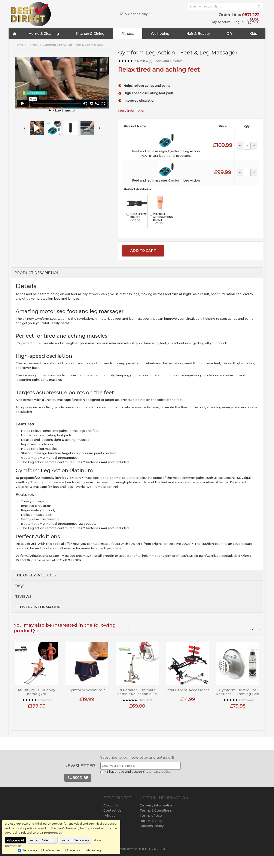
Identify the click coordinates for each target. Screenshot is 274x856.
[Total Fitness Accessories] (187, 662)
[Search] (259, 6)
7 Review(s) (143, 61)
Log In (239, 22)
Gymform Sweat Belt (87, 690)
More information (131, 111)
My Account (221, 22)
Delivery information (156, 805)
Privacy (109, 815)
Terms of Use (151, 815)
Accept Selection (42, 840)
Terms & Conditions (156, 810)
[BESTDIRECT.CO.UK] (31, 14)
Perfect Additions (137, 189)
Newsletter (79, 765)
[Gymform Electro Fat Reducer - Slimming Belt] (238, 662)
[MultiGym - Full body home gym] (36, 662)
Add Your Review (169, 61)
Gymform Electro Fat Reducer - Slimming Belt (238, 692)
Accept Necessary (75, 840)
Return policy (151, 821)
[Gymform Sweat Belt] (87, 662)
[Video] (37, 128)
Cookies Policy (152, 826)
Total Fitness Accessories (187, 690)
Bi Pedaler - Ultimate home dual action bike (137, 692)
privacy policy (159, 772)
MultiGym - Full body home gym (36, 692)
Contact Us (112, 810)
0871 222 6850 (250, 17)
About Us (111, 805)
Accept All (16, 840)
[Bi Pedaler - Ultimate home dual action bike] (137, 662)
